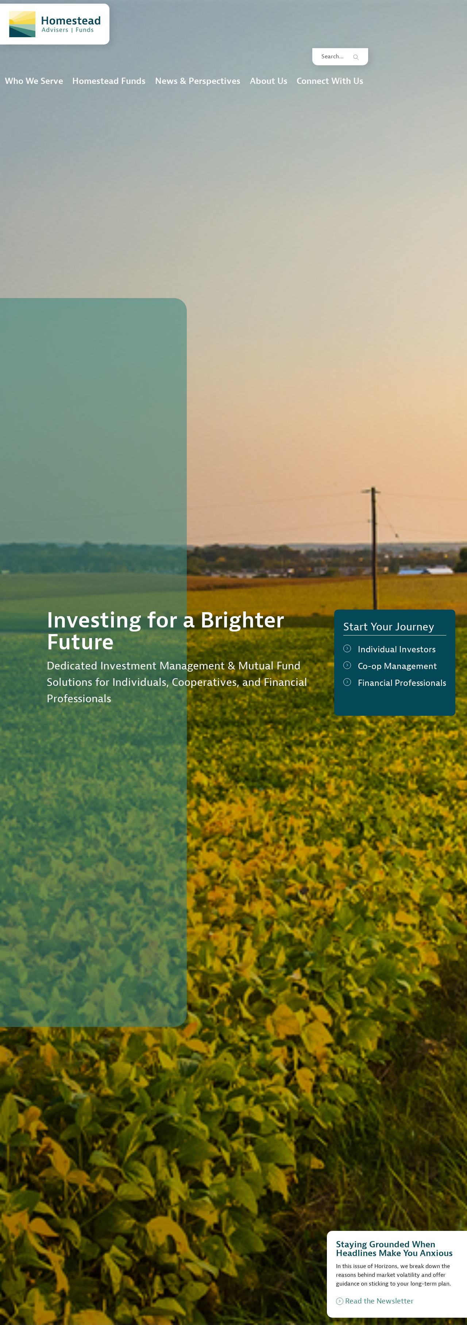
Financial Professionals (402, 682)
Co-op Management (397, 666)
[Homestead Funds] (54, 24)
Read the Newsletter (379, 1301)
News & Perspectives (197, 81)
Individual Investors (397, 649)
